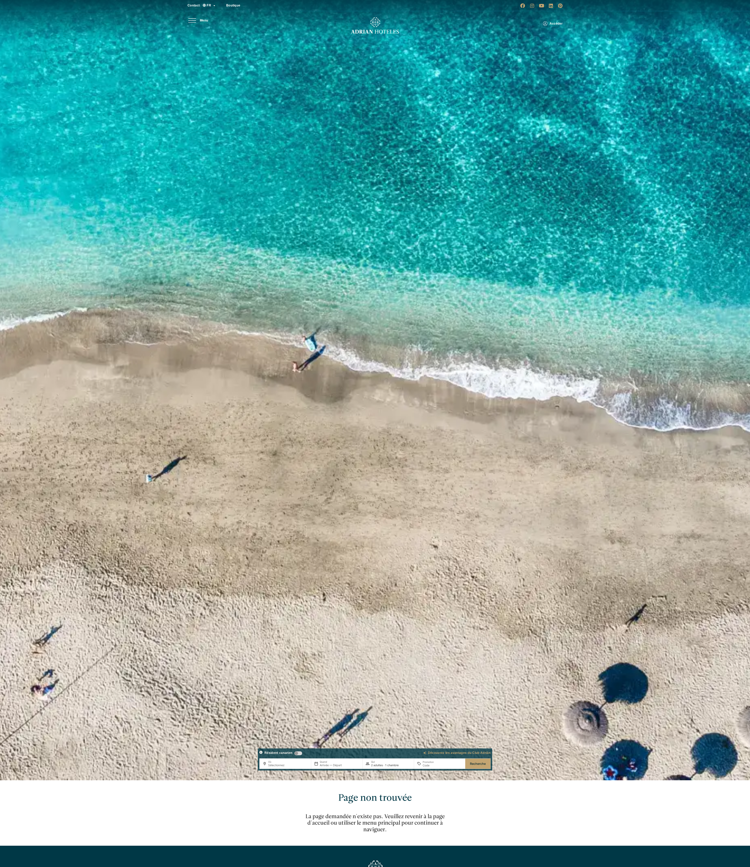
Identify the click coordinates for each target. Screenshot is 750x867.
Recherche (478, 764)
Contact (194, 5)
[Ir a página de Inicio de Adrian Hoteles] (375, 25)
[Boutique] (221, 5)
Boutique (233, 5)
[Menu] (192, 20)
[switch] (298, 753)
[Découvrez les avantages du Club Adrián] (424, 752)
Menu (204, 20)
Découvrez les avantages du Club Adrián (459, 752)
